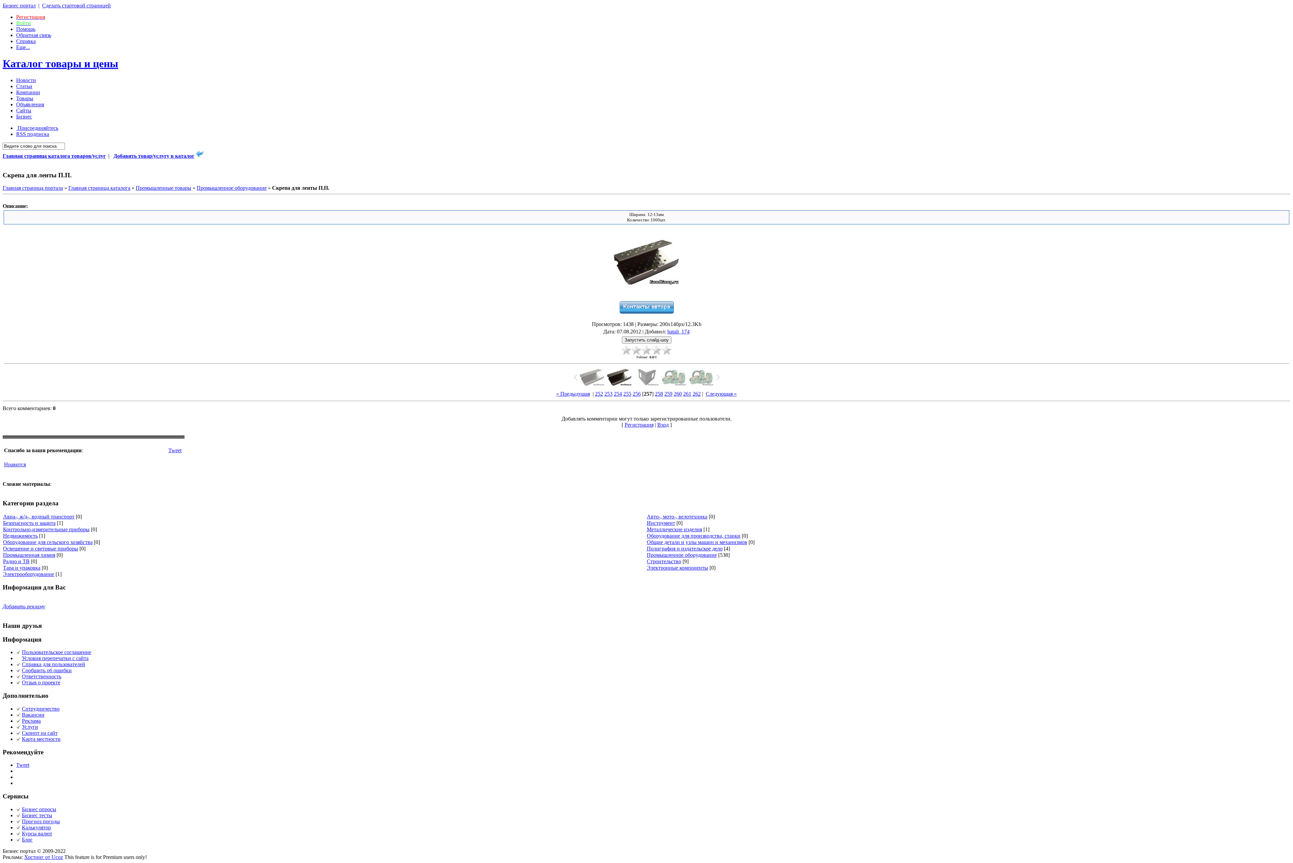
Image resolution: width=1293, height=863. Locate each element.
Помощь (25, 29)
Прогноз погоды (41, 821)
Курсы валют (37, 833)
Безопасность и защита (29, 523)
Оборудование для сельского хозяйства (48, 542)
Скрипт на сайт (40, 733)
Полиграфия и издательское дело (685, 548)
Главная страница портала (33, 188)
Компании (28, 92)
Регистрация (639, 425)
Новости (26, 80)
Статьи (24, 86)
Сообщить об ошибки (47, 670)
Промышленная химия (29, 555)
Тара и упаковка (21, 568)
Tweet (174, 450)
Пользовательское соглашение (56, 652)
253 (608, 394)
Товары (24, 98)
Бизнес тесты (37, 815)
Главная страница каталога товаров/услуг (54, 156)
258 (659, 394)
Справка (26, 41)
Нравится (15, 464)
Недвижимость (20, 536)
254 (618, 394)
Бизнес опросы (39, 809)
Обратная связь (33, 35)
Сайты (23, 110)
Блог (27, 839)
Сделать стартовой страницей (76, 5)
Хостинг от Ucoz (43, 857)
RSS (32, 134)
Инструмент (661, 523)
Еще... (23, 47)
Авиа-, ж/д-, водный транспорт (38, 516)
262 (697, 394)
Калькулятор (36, 827)
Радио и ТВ (16, 561)
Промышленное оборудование (232, 188)
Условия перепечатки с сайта (55, 658)
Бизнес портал (19, 5)
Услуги (30, 727)
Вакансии (33, 715)
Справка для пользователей (53, 664)
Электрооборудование (28, 574)
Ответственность (41, 676)
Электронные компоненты (677, 568)
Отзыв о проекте (41, 682)
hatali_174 (678, 331)
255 (627, 394)
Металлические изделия (674, 529)
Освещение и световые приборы (40, 548)
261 (687, 394)
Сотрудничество (41, 709)
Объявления (30, 104)
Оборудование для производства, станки (693, 536)
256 (637, 394)
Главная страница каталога (99, 188)
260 (678, 394)
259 (668, 394)
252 (599, 394)
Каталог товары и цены (60, 64)
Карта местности (41, 739)
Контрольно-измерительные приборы (46, 529)
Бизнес (24, 116)
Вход (663, 425)
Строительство (664, 561)
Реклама (31, 721)
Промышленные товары (163, 188)
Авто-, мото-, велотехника (677, 516)
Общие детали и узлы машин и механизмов (697, 542)
